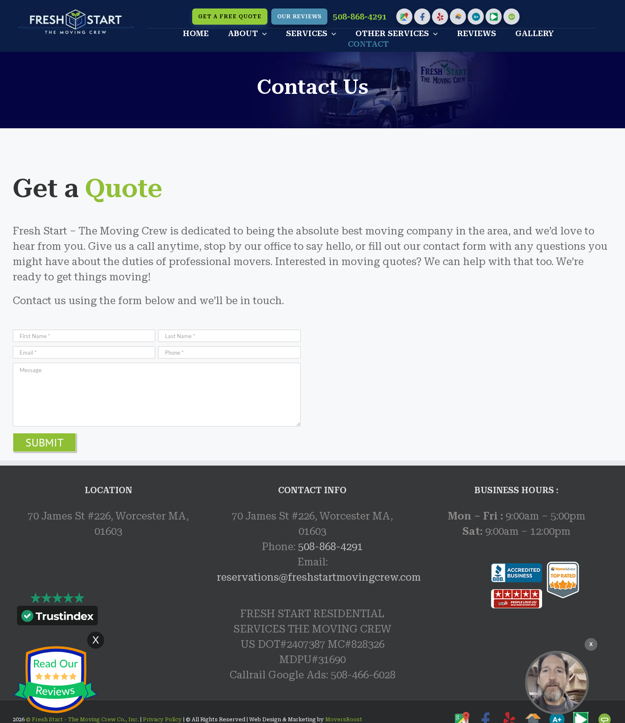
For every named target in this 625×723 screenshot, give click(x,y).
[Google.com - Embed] (108, 613)
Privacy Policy (162, 720)
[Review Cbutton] (55, 680)
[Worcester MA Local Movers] (557, 683)
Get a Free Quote (229, 17)
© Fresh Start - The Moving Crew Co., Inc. (83, 720)
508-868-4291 (359, 17)
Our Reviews (299, 17)
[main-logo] (76, 14)
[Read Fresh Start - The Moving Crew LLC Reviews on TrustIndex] (57, 618)
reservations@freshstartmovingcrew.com (319, 577)
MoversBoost (343, 720)
